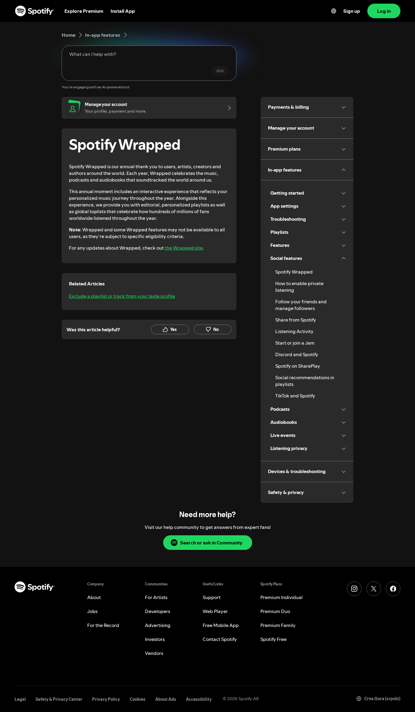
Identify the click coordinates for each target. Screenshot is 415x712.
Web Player (215, 611)
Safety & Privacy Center (59, 699)
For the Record (103, 625)
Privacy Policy (106, 699)
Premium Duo (275, 611)
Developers (157, 611)
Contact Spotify (220, 639)
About (94, 597)
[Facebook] (393, 588)
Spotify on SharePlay (297, 366)
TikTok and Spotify (295, 395)
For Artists (156, 597)
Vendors (154, 653)
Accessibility (199, 699)
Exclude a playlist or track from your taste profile (122, 296)
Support (212, 597)
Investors (155, 639)
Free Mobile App (221, 625)
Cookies (138, 699)
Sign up (351, 11)
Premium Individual (281, 597)
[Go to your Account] (227, 107)
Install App (123, 11)
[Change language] (333, 11)
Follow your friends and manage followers (301, 305)
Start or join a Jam (294, 342)
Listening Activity (294, 331)
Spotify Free (273, 639)
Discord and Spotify (296, 354)
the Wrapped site (184, 247)
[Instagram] (354, 588)
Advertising (157, 625)
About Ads (165, 699)
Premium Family (278, 625)
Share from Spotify (295, 319)
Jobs (92, 611)
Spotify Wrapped (294, 271)
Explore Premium (83, 11)
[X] (373, 588)
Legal (20, 699)
